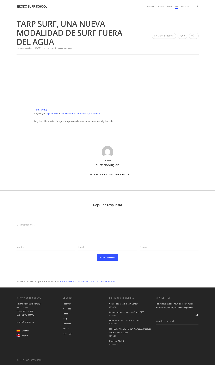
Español (25, 331)
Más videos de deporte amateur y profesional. (81, 113)
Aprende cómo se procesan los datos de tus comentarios (88, 281)
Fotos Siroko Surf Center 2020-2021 (124, 320)
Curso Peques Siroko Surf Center (123, 304)
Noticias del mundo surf (57, 48)
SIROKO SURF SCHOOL (32, 6)
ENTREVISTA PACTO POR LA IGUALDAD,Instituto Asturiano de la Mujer (130, 331)
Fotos (169, 6)
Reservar (150, 6)
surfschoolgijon (26, 48)
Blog (176, 6)
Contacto (185, 6)
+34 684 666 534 (27, 315)
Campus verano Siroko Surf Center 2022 (126, 312)
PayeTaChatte (52, 113)
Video (70, 48)
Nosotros (160, 6)
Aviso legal (67, 333)
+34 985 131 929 (26, 311)
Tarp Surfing (40, 109)
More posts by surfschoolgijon (108, 174)
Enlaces (66, 328)
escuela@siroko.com (25, 322)
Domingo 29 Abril (116, 341)
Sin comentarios (165, 35)
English (25, 335)
